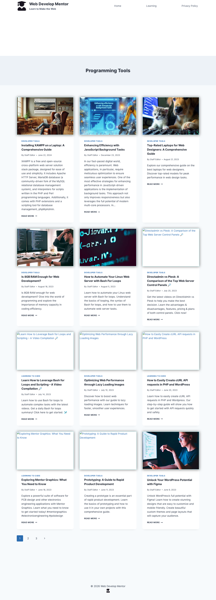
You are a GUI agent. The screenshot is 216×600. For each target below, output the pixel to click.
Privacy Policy (190, 5)
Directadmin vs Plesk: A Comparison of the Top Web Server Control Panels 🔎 (170, 281)
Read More (29, 216)
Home (117, 5)
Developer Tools (30, 141)
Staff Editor (29, 155)
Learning (151, 5)
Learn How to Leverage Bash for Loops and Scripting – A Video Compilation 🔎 (43, 384)
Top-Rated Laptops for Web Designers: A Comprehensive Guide (167, 149)
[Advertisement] (108, 33)
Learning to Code (30, 376)
